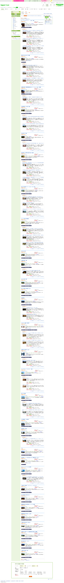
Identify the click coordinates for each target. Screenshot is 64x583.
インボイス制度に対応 (16, 38)
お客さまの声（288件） (24, 253)
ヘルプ (42, 2)
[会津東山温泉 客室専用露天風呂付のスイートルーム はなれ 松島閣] (36, 90)
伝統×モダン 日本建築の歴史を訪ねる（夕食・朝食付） (30, 307)
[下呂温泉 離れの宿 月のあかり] (37, 525)
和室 (38, 574)
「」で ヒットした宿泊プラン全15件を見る (37, 84)
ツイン (32, 574)
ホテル (47, 18)
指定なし (26, 12)
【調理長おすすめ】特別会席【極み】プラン (28, 202)
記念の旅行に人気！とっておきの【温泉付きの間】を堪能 (31, 270)
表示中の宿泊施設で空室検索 (48, 13)
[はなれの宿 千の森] (29, 136)
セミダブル (25, 574)
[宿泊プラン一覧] (23, 27)
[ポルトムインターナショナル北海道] (38, 470)
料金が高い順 (33, 15)
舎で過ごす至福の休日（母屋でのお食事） (29, 360)
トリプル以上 (35, 574)
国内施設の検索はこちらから (48, 22)
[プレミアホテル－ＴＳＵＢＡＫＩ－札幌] (35, 372)
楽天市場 (57, 2)
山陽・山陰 (14, 26)
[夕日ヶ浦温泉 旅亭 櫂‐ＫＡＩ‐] (36, 498)
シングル (22, 574)
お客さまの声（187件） (24, 290)
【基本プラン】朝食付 (25, 384)
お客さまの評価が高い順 (38, 15)
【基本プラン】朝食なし (25, 378)
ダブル (29, 574)
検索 (30, 576)
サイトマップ (49, 2)
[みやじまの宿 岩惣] (38, 282)
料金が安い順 (29, 15)
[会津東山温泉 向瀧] (36, 263)
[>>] (44, 15)
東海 (13, 24)
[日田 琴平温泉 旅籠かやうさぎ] (36, 291)
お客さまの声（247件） (24, 552)
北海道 (14, 18)
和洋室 (41, 574)
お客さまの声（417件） (24, 543)
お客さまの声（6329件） (24, 395)
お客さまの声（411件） (24, 524)
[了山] (40, 451)
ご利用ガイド (45, 2)
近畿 (13, 25)
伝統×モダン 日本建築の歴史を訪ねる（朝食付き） (29, 314)
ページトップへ (51, 579)
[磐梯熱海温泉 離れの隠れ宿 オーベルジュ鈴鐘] (37, 507)
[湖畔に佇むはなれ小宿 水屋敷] (32, 58)
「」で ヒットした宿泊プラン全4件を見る (37, 248)
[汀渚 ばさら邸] (37, 254)
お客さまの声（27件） (24, 135)
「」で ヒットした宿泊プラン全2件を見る (37, 320)
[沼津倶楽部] (33, 301)
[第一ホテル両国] (41, 396)
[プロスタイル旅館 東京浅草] (41, 326)
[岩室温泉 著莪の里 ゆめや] (26, 353)
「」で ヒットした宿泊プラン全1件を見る (37, 150)
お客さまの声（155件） (24, 262)
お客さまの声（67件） (24, 487)
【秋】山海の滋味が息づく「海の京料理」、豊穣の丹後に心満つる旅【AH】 (32, 242)
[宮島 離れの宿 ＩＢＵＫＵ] (38, 544)
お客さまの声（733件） (24, 89)
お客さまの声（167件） (24, 506)
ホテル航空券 (49, 19)
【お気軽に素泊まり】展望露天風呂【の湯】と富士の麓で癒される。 (32, 196)
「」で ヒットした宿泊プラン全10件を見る (37, 216)
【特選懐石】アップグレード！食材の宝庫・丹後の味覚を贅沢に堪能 (31, 71)
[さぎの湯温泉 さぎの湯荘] (40, 422)
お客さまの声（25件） (24, 22)
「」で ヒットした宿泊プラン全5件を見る (37, 184)
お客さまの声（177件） (24, 450)
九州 (13, 28)
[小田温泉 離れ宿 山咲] (36, 553)
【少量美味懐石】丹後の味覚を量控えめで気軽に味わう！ (30, 65)
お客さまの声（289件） (24, 459)
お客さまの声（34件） (24, 57)
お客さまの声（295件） (24, 108)
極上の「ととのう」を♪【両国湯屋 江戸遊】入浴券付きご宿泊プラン (31, 403)
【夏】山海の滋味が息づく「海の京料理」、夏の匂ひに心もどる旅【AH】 (32, 228)
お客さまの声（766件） (24, 421)
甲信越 (14, 22)
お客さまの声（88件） (24, 220)
